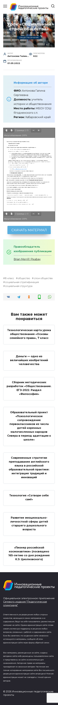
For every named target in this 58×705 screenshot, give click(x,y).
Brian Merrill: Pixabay (27, 259)
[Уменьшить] (33, 130)
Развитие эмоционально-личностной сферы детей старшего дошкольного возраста (29, 523)
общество (24, 278)
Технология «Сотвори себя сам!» (29, 497)
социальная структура (18, 286)
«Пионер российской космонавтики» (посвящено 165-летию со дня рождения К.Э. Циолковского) (29, 553)
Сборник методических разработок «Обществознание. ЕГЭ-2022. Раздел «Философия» (29, 388)
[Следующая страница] (11, 130)
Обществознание (29, 38)
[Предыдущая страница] (6, 130)
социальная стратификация (22, 282)
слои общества (43, 278)
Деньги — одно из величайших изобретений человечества (29, 360)
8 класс (9, 278)
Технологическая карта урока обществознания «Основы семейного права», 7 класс (29, 334)
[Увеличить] (38, 130)
